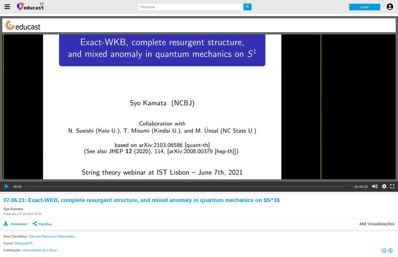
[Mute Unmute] (375, 186)
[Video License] (388, 251)
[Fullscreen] (392, 186)
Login (365, 7)
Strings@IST (24, 243)
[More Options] (384, 186)
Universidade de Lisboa (39, 250)
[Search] (247, 6)
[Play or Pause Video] (7, 186)
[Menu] (7, 7)
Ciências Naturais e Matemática (52, 236)
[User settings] (389, 6)
